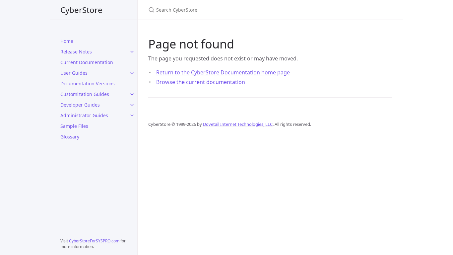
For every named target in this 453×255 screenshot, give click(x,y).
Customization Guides (84, 94)
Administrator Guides (84, 115)
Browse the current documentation (200, 82)
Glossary (69, 136)
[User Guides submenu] (132, 73)
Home (66, 41)
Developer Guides (80, 105)
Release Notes (76, 51)
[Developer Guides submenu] (132, 105)
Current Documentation (86, 62)
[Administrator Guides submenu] (132, 115)
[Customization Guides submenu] (132, 94)
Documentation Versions (87, 83)
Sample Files (74, 126)
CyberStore (81, 9)
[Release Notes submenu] (132, 51)
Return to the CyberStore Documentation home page (223, 72)
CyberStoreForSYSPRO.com (94, 241)
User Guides (74, 73)
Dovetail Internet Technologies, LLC (238, 124)
